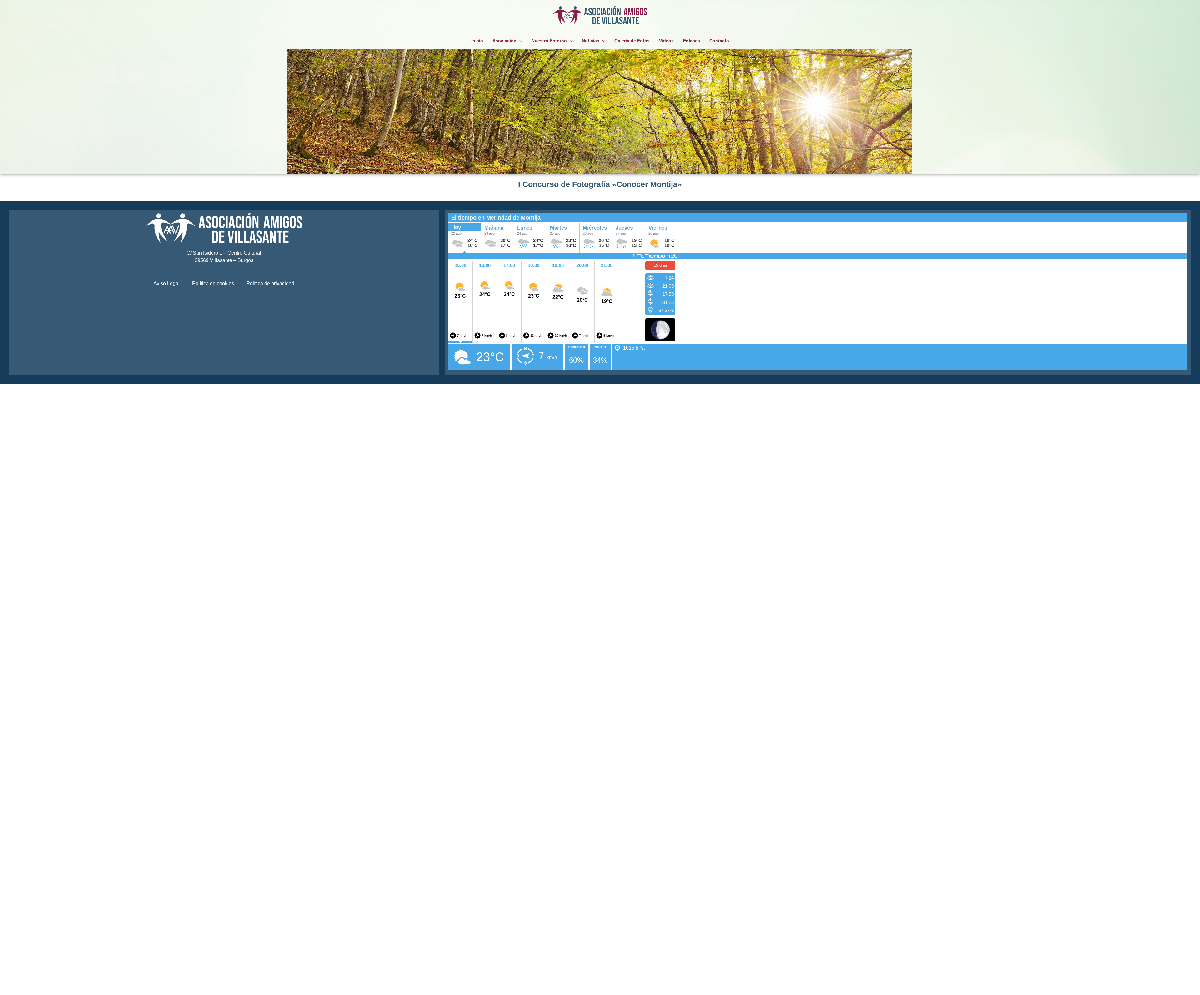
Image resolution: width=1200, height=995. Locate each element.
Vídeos (666, 40)
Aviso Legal (166, 283)
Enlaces (691, 40)
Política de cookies (213, 283)
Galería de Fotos (632, 40)
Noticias (590, 40)
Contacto (719, 40)
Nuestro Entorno (549, 40)
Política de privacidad (270, 283)
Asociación (504, 40)
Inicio (477, 40)
